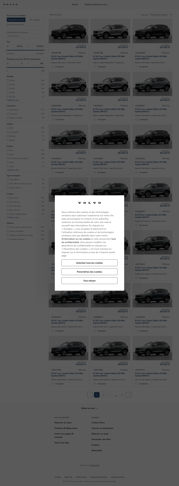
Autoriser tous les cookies (89, 262)
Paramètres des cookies (89, 271)
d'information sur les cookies (76, 238)
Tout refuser (89, 280)
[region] (89, 243)
